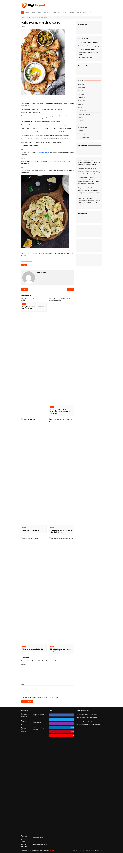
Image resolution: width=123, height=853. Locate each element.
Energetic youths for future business (87, 187)
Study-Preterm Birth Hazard (85, 57)
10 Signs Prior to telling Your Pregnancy (88, 42)
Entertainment (83, 12)
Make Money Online (83, 114)
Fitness (54, 12)
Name (22, 678)
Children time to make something (86, 198)
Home (79, 104)
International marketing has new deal (87, 177)
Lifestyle (39, 12)
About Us (75, 850)
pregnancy (80, 120)
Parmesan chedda (44, 152)
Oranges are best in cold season (86, 160)
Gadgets (64, 12)
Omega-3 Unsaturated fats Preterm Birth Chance (88, 724)
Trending (80, 134)
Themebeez (51, 850)
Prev (25, 289)
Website (23, 691)
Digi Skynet (85, 38)
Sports (90, 12)
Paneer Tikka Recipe (26, 261)
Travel (77, 12)
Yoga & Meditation (82, 137)
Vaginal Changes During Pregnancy (87, 49)
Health (49, 12)
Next (70, 289)
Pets (79, 117)
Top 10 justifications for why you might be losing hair (61, 531)
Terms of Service (90, 850)
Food (44, 12)
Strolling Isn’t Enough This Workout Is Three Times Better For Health (60, 411)
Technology (71, 12)
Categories (27, 12)
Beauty (33, 12)
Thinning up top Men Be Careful (32, 649)
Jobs (59, 12)
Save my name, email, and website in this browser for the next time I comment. (41, 697)
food (24, 265)
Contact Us (81, 850)
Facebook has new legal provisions (87, 168)
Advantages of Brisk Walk (30, 530)
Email (22, 684)
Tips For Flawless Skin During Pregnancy (88, 46)
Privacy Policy (98, 850)
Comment (23, 664)
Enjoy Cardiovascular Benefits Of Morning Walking (33, 307)
